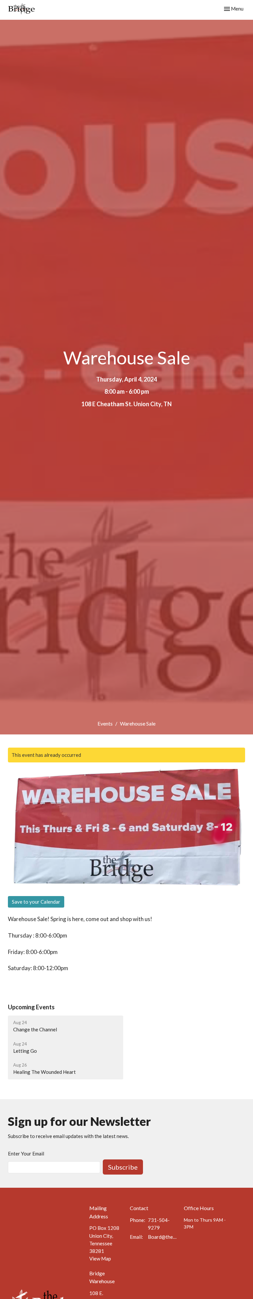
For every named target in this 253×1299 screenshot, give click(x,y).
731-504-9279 (159, 1224)
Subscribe (123, 1167)
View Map (100, 1258)
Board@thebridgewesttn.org (162, 1237)
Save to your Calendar (36, 902)
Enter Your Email (26, 1153)
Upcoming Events (31, 1007)
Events (105, 723)
